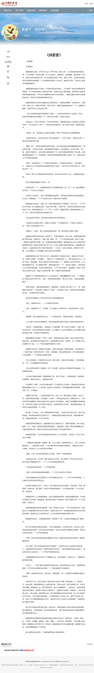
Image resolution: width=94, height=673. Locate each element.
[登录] (86, 3)
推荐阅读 (43, 10)
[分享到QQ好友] (8, 83)
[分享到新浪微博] (8, 71)
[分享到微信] (8, 77)
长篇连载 (55, 10)
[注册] (91, 3)
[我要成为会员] (29, 650)
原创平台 (8, 10)
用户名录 (19, 10)
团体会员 (31, 10)
